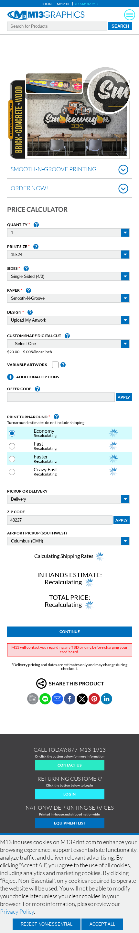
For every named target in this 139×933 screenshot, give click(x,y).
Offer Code (19, 389)
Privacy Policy (17, 911)
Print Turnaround (27, 417)
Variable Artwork (27, 365)
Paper (13, 290)
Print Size (17, 247)
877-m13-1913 (87, 749)
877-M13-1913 (86, 3)
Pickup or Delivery (27, 491)
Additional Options (37, 377)
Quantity (17, 225)
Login (47, 3)
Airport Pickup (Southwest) (37, 533)
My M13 (63, 3)
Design (14, 312)
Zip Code (16, 512)
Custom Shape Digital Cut (34, 336)
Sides (12, 268)
